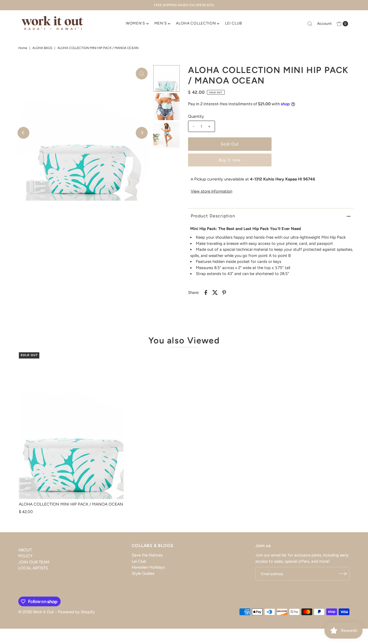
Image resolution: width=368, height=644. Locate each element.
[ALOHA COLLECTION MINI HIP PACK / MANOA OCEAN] (71, 425)
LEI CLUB (233, 23)
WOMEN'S (135, 23)
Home (22, 48)
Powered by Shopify (76, 612)
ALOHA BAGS (42, 48)
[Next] (142, 133)
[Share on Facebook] (206, 292)
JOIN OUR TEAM (34, 562)
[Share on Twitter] (215, 292)
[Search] (310, 23)
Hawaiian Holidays (148, 567)
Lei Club (139, 561)
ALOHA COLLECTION (196, 23)
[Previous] (23, 133)
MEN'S (160, 23)
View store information (211, 191)
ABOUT (25, 550)
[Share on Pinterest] (224, 292)
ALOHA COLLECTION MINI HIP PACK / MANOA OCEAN (71, 504)
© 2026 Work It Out (36, 612)
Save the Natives (147, 555)
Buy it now (230, 160)
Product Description (213, 215)
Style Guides (143, 573)
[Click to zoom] (142, 73)
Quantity (196, 116)
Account (324, 23)
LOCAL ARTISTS (33, 568)
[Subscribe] (343, 573)
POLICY (25, 556)
